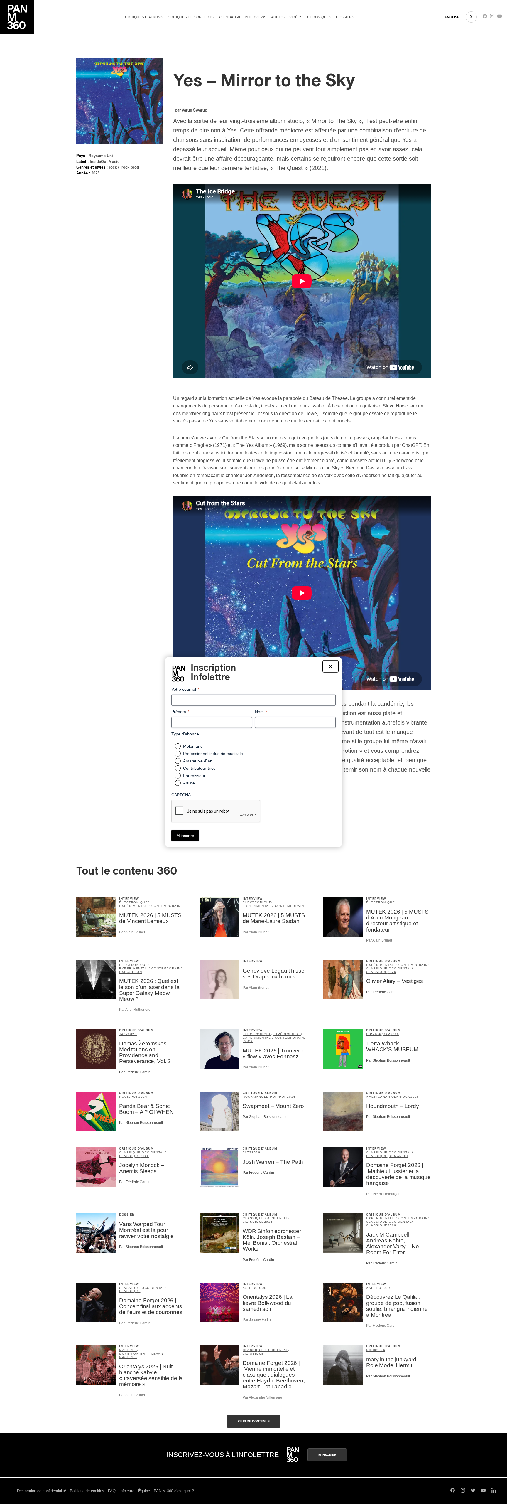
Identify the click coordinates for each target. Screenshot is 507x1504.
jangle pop (266, 1096)
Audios (278, 17)
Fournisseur (194, 775)
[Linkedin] (493, 1491)
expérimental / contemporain (150, 905)
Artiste (189, 783)
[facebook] (485, 17)
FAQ (112, 1491)
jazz (123, 1034)
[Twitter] (473, 1491)
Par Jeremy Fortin (257, 1320)
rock (113, 167)
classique (377, 972)
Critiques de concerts (191, 17)
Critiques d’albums (144, 17)
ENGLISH (452, 17)
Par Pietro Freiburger (383, 1194)
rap (387, 1034)
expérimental (287, 1034)
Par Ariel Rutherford (135, 1010)
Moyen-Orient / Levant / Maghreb (143, 1355)
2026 (392, 972)
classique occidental (389, 968)
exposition (130, 972)
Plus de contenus (254, 1421)
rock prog (130, 167)
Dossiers (345, 17)
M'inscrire (327, 1454)
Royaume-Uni (101, 156)
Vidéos (295, 17)
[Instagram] (492, 17)
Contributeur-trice (199, 768)
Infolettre (126, 1491)
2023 (95, 173)
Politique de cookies (87, 1491)
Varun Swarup (194, 110)
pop (135, 1096)
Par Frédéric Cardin (382, 992)
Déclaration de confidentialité (41, 1491)
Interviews (255, 17)
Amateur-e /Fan (197, 761)
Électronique (380, 902)
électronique (133, 902)
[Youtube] (499, 17)
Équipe (144, 1491)
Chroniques (319, 17)
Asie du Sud (255, 1287)
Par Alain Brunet (132, 932)
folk (394, 1096)
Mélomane (193, 746)
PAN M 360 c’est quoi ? (174, 1491)
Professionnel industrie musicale (213, 753)
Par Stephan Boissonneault (388, 1060)
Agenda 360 (229, 17)
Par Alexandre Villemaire (262, 1397)
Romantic (398, 1156)
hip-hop (374, 1034)
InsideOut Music (104, 161)
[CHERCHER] (471, 17)
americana (377, 1096)
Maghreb (128, 1350)
